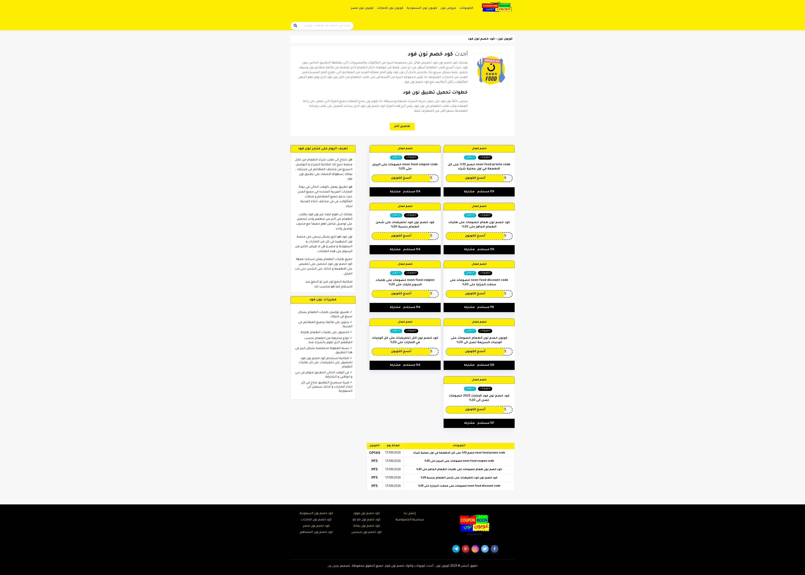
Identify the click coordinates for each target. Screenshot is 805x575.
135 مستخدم (485, 249)
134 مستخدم (411, 191)
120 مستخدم (485, 365)
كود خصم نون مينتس (366, 532)
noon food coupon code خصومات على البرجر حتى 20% (459, 461)
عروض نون (448, 8)
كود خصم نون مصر (316, 526)
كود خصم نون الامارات (316, 520)
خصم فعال (479, 148)
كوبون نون (333, 566)
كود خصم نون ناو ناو (366, 520)
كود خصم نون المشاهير (316, 532)
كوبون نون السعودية (422, 8)
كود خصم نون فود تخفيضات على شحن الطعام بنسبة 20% (459, 478)
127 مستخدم (485, 423)
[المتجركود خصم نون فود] (491, 70)
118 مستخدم (485, 307)
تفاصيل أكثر (402, 126)
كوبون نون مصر (362, 8)
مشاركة (469, 191)
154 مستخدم (411, 307)
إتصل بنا (410, 513)
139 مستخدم (485, 191)
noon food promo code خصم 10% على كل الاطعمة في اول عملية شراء (459, 453)
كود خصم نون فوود (366, 513)
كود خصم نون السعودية (316, 513)
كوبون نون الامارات (390, 8)
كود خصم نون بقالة (366, 526)
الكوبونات (466, 8)
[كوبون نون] (497, 6)
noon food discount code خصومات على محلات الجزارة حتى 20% (459, 486)
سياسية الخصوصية (409, 520)
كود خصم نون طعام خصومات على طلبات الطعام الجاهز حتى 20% (459, 469)
